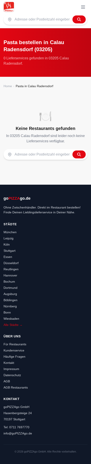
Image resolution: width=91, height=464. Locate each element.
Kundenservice (14, 350)
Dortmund (10, 287)
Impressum (11, 369)
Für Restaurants (15, 344)
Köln (7, 244)
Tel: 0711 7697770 (16, 427)
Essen (8, 257)
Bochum (9, 281)
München (10, 232)
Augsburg (10, 294)
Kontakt (9, 362)
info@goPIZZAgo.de (18, 433)
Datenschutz (12, 375)
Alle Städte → (13, 325)
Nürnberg (10, 306)
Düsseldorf (11, 263)
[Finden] (79, 19)
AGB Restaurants (16, 387)
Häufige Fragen (14, 356)
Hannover (10, 275)
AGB (7, 381)
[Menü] (83, 7)
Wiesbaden (11, 318)
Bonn (7, 312)
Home (8, 86)
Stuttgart (9, 250)
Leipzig (8, 238)
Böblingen (10, 300)
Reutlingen (11, 269)
